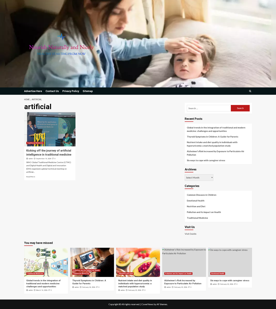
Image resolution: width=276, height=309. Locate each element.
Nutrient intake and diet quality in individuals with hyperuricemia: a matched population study (212, 144)
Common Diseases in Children (201, 195)
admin (31, 158)
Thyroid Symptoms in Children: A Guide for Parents (212, 136)
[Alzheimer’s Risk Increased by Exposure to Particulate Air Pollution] (184, 262)
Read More (30, 177)
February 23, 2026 (134, 290)
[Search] (250, 91)
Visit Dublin (190, 233)
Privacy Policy (70, 91)
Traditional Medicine (35, 143)
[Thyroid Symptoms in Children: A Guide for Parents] (92, 262)
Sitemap (88, 91)
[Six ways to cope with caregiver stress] (230, 262)
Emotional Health (195, 200)
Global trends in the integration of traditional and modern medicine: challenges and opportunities (216, 129)
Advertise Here (33, 91)
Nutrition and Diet (196, 206)
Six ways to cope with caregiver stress (206, 160)
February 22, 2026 (226, 284)
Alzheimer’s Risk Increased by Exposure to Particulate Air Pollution (215, 153)
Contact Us (52, 91)
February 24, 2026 (88, 287)
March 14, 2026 (41, 290)
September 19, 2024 (43, 159)
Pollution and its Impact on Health (204, 212)
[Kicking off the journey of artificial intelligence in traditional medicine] (49, 129)
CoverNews (147, 304)
